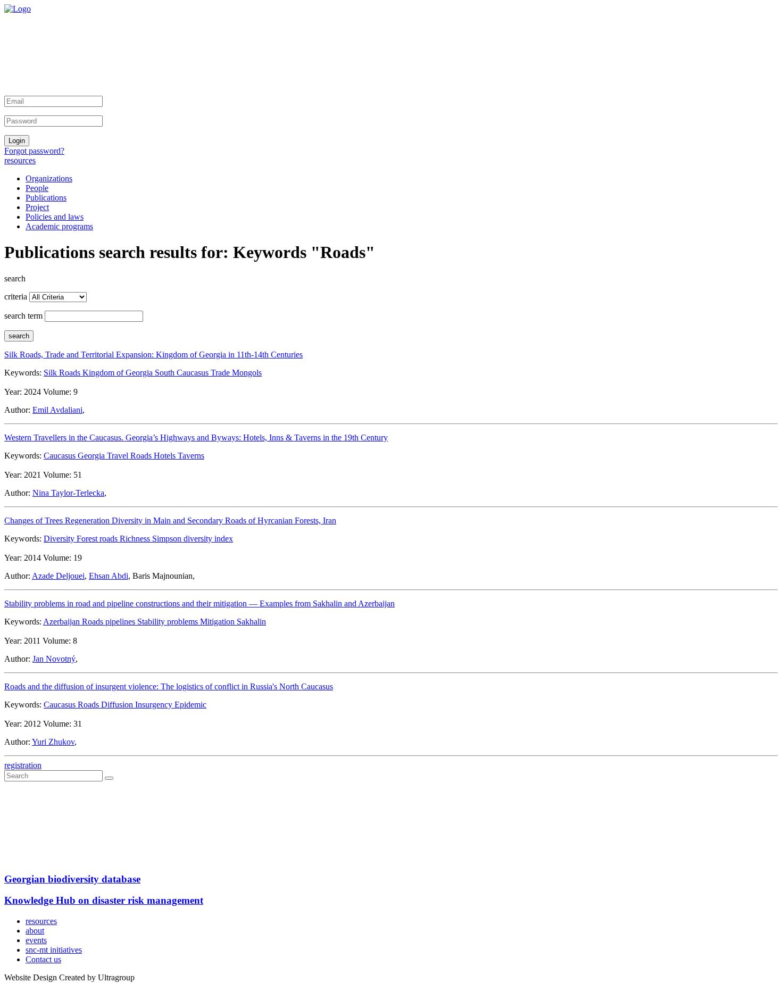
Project (37, 207)
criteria (15, 296)
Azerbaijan (62, 621)
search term (23, 315)
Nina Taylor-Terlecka (68, 492)
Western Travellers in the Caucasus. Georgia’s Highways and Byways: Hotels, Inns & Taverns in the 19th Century (196, 437)
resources (20, 160)
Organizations (49, 178)
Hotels (166, 455)
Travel (118, 455)
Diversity (60, 538)
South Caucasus (183, 372)
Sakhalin (251, 621)
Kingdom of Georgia (118, 372)
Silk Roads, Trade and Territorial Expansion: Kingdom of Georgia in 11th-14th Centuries (153, 354)
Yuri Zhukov (53, 741)
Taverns (191, 455)
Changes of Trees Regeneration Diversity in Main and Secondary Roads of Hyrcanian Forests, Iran (170, 520)
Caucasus (61, 455)
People (37, 188)
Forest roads (98, 538)
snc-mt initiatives (54, 949)
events (36, 940)
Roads (142, 455)
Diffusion (118, 704)
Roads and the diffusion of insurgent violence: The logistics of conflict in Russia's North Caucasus (168, 686)
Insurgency (154, 704)
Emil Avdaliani (57, 409)
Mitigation (218, 621)
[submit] (109, 778)
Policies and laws (55, 216)
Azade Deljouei (58, 575)
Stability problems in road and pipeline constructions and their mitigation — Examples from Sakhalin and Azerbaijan (199, 603)
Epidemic (190, 704)
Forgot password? (34, 150)
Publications (46, 197)
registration (22, 765)
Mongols (247, 372)
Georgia (92, 455)
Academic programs (59, 226)
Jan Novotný (54, 658)
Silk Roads (63, 372)
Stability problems (168, 621)
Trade (221, 372)
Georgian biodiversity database (72, 879)
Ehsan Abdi (108, 575)
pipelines (121, 621)
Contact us (43, 959)
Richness (136, 538)
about (35, 930)
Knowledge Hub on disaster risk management (103, 900)
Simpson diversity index (192, 538)
